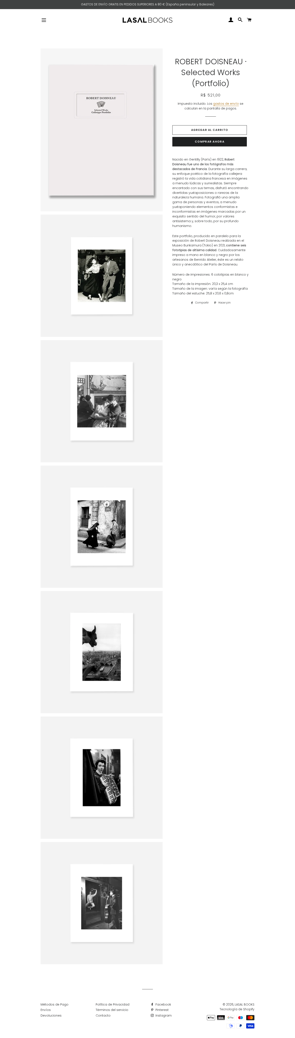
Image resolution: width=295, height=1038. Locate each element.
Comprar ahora (209, 142)
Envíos (46, 1010)
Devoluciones (51, 1015)
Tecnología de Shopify (237, 1009)
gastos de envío (226, 103)
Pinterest (162, 1010)
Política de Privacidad (112, 1004)
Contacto (103, 1015)
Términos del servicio (112, 1010)
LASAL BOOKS (244, 1004)
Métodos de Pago (54, 1004)
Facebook (163, 1004)
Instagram (163, 1015)
